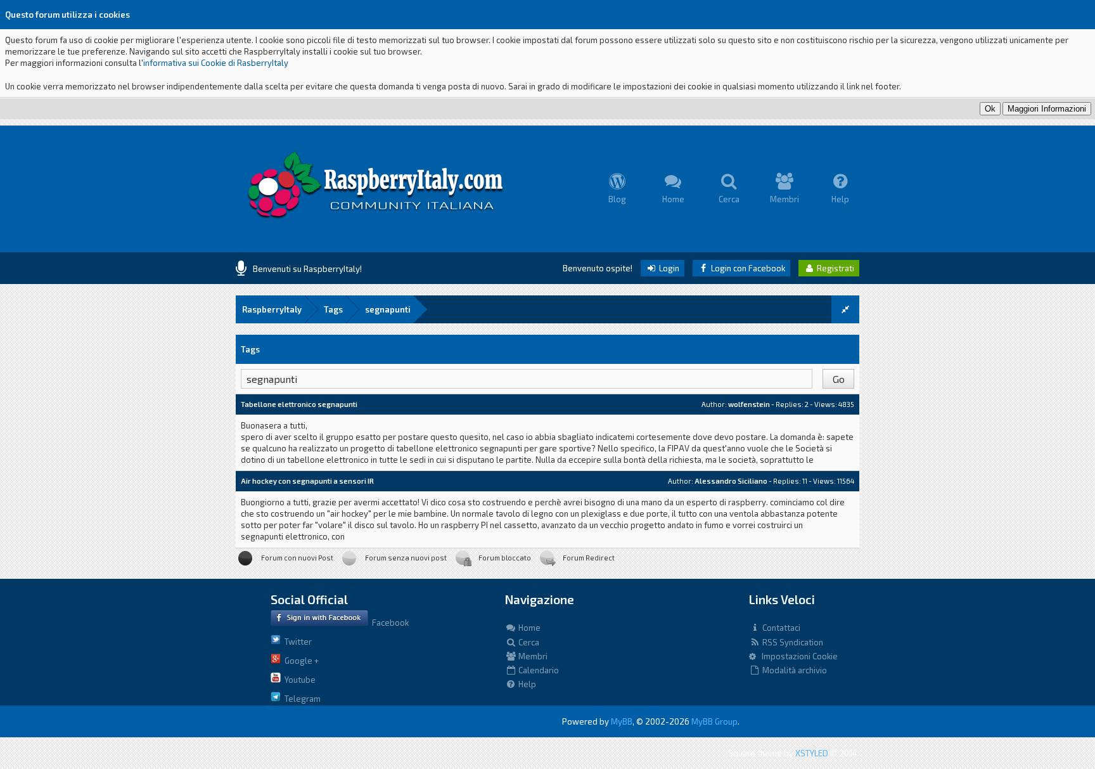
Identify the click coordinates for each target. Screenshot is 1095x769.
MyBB (621, 721)
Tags (333, 309)
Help (526, 684)
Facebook (388, 622)
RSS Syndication (791, 642)
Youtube (298, 680)
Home (528, 628)
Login (668, 268)
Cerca (527, 642)
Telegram (301, 699)
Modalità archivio (793, 670)
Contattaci (780, 628)
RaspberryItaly (272, 309)
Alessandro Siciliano (731, 481)
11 (804, 481)
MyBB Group (714, 721)
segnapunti (388, 309)
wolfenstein (749, 404)
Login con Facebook (747, 268)
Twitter (296, 642)
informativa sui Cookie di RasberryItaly (215, 63)
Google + (300, 661)
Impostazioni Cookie (797, 656)
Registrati (834, 268)
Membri (532, 656)
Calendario (537, 670)
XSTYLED (811, 753)
